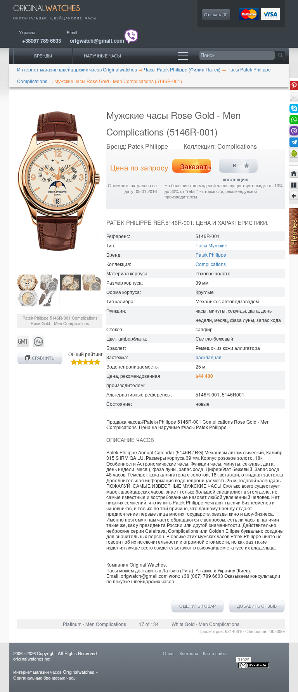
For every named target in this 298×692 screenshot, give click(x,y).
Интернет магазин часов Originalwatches (53, 672)
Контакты (189, 653)
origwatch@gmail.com (97, 40)
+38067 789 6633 (41, 40)
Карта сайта (215, 653)
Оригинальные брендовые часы (44, 678)
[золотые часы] (38, 345)
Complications (211, 264)
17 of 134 (149, 624)
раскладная (209, 357)
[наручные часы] (52, 12)
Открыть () (216, 14)
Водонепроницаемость (132, 366)
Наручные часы (102, 56)
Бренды (43, 56)
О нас (169, 653)
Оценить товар (197, 606)
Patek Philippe (211, 254)
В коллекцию (235, 168)
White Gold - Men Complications (205, 624)
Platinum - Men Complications (94, 624)
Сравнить (43, 358)
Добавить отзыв (257, 606)
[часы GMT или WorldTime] (23, 345)
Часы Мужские (211, 245)
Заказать (195, 166)
